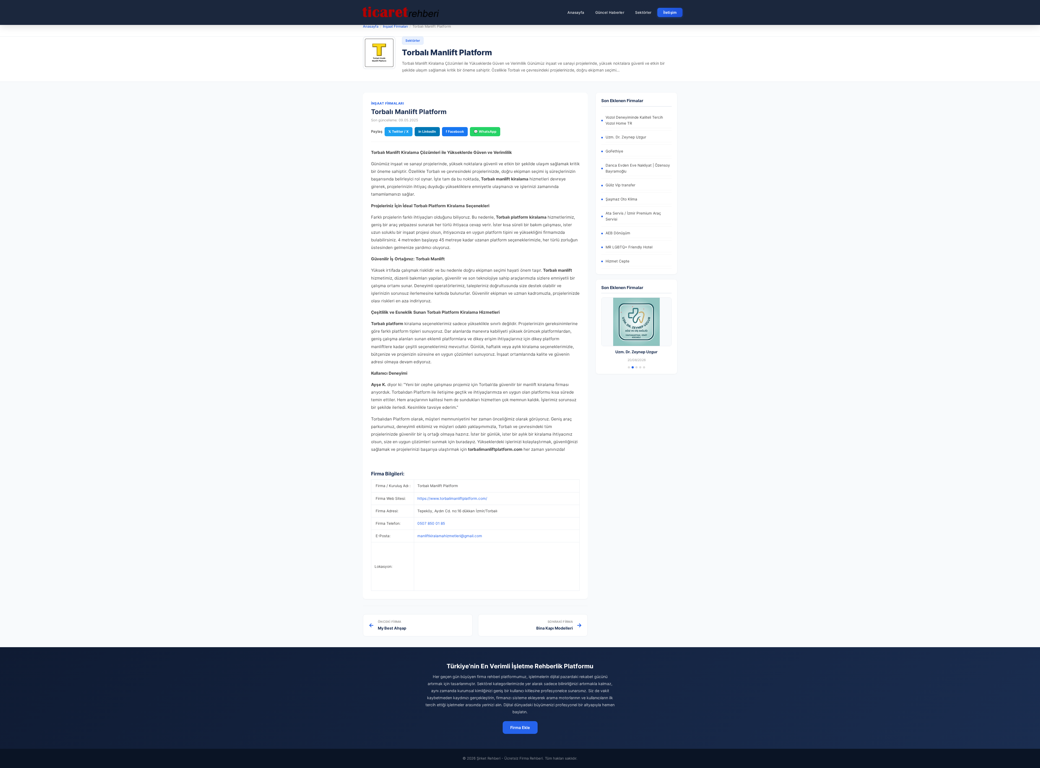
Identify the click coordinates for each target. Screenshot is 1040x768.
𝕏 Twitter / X (398, 131)
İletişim (670, 12)
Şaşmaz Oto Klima (621, 199)
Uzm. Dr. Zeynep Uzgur (626, 137)
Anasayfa (575, 12)
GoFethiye (614, 151)
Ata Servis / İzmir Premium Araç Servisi (633, 216)
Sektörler (643, 12)
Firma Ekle (520, 727)
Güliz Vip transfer (620, 185)
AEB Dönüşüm (618, 233)
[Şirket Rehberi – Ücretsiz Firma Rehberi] (401, 12)
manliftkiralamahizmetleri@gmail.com (449, 536)
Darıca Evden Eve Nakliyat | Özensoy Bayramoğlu (638, 168)
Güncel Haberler (609, 12)
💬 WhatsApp (485, 131)
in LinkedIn (427, 131)
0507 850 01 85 (431, 523)
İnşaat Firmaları (395, 26)
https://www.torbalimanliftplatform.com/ (452, 498)
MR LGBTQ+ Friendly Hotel (629, 247)
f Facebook (455, 131)
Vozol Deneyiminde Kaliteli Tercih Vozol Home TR (634, 120)
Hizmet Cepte (617, 261)
